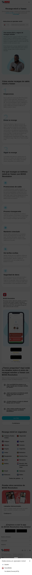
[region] (16, 568)
